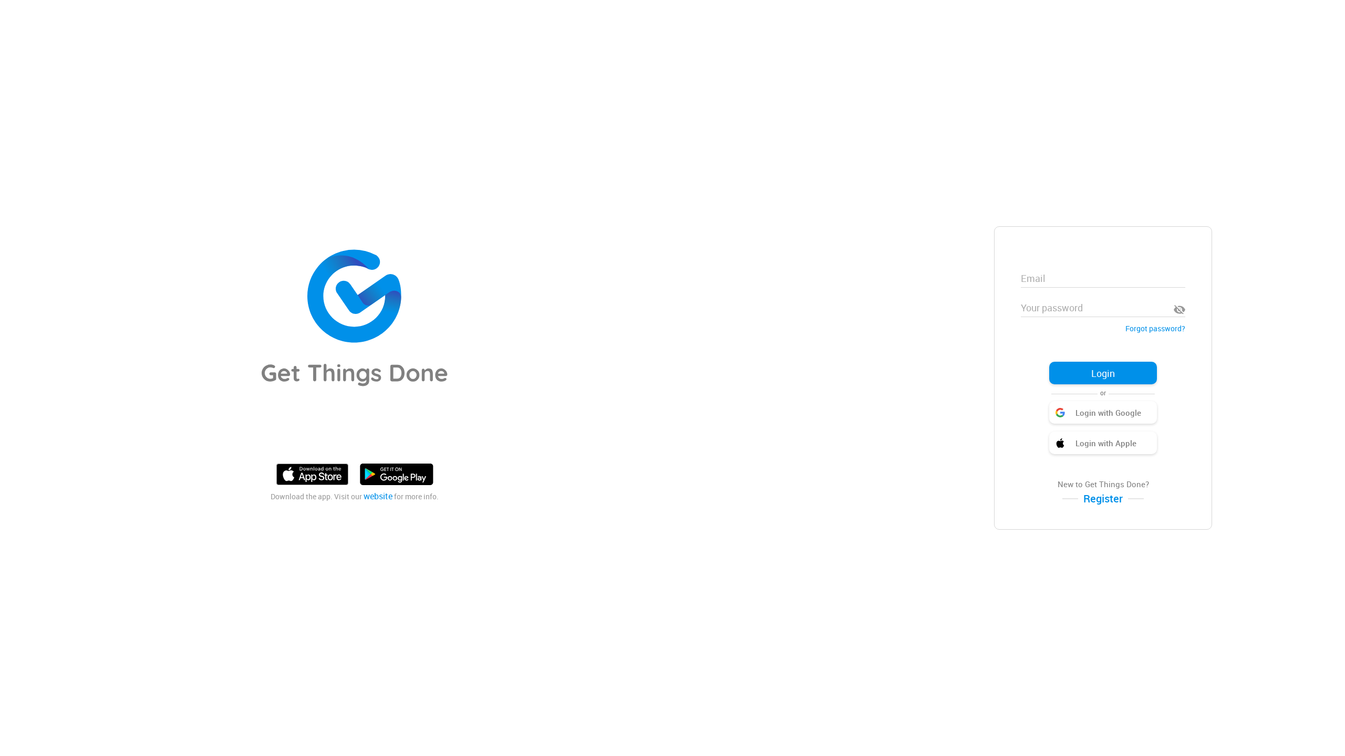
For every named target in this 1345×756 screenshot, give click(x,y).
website (378, 496)
